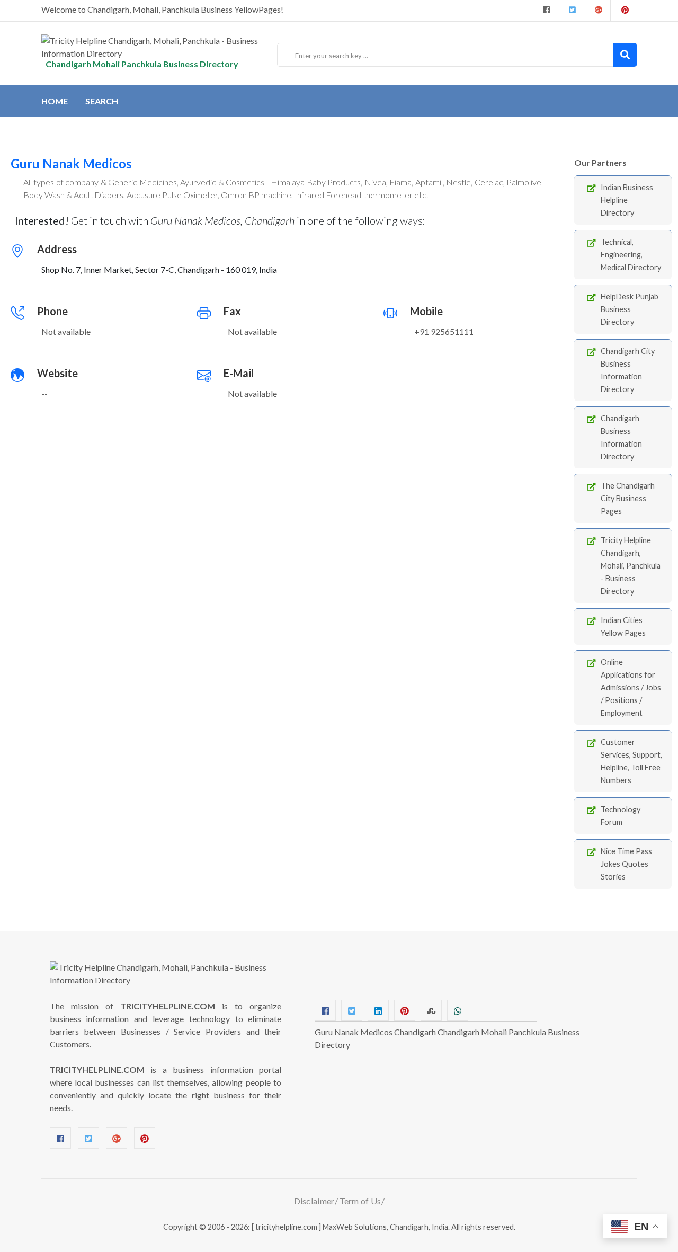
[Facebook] (545, 10)
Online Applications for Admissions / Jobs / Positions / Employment (631, 687)
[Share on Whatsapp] (457, 1010)
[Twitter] (571, 10)
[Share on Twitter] (351, 1010)
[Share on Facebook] (325, 1010)
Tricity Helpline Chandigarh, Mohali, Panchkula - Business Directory (631, 566)
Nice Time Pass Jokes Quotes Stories (626, 864)
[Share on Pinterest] (404, 1010)
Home (54, 101)
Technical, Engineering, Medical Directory (631, 254)
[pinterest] (624, 10)
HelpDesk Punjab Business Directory (629, 309)
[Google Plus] (597, 10)
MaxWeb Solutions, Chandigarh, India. (386, 1226)
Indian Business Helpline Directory (627, 200)
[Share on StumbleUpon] (431, 1010)
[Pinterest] (144, 1138)
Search (101, 101)
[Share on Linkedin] (378, 1010)
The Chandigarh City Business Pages (628, 498)
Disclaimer (314, 1201)
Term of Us (360, 1201)
